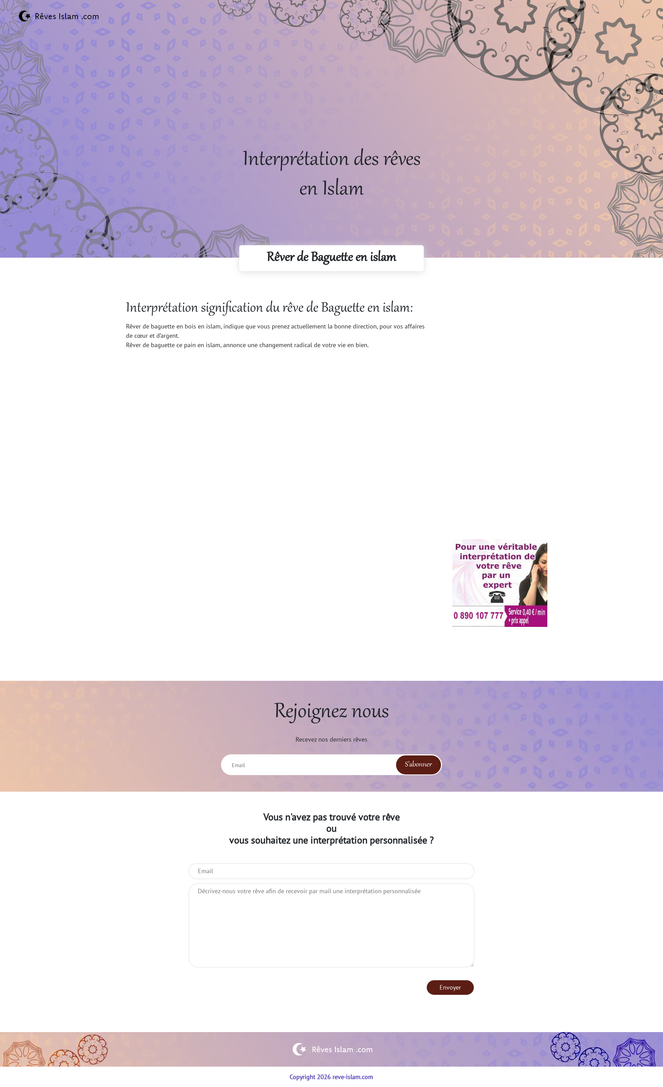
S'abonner (418, 764)
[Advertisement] (331, 97)
